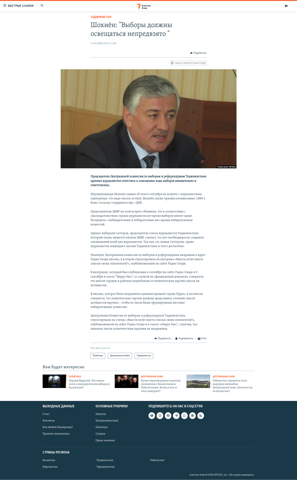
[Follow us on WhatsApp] (184, 415)
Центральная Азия (152, 376)
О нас (46, 414)
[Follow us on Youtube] (151, 415)
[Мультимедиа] (286, 5)
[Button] (198, 53)
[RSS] (200, 415)
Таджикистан (101, 17)
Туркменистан (105, 467)
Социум (100, 434)
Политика (75, 376)
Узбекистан (157, 460)
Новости (101, 414)
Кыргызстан (50, 467)
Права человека (105, 440)
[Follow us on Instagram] (160, 415)
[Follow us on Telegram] (176, 415)
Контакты (49, 421)
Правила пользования (56, 434)
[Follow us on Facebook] (168, 415)
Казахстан (49, 460)
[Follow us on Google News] (192, 415)
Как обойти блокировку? (58, 427)
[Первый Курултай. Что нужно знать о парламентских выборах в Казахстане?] (54, 381)
